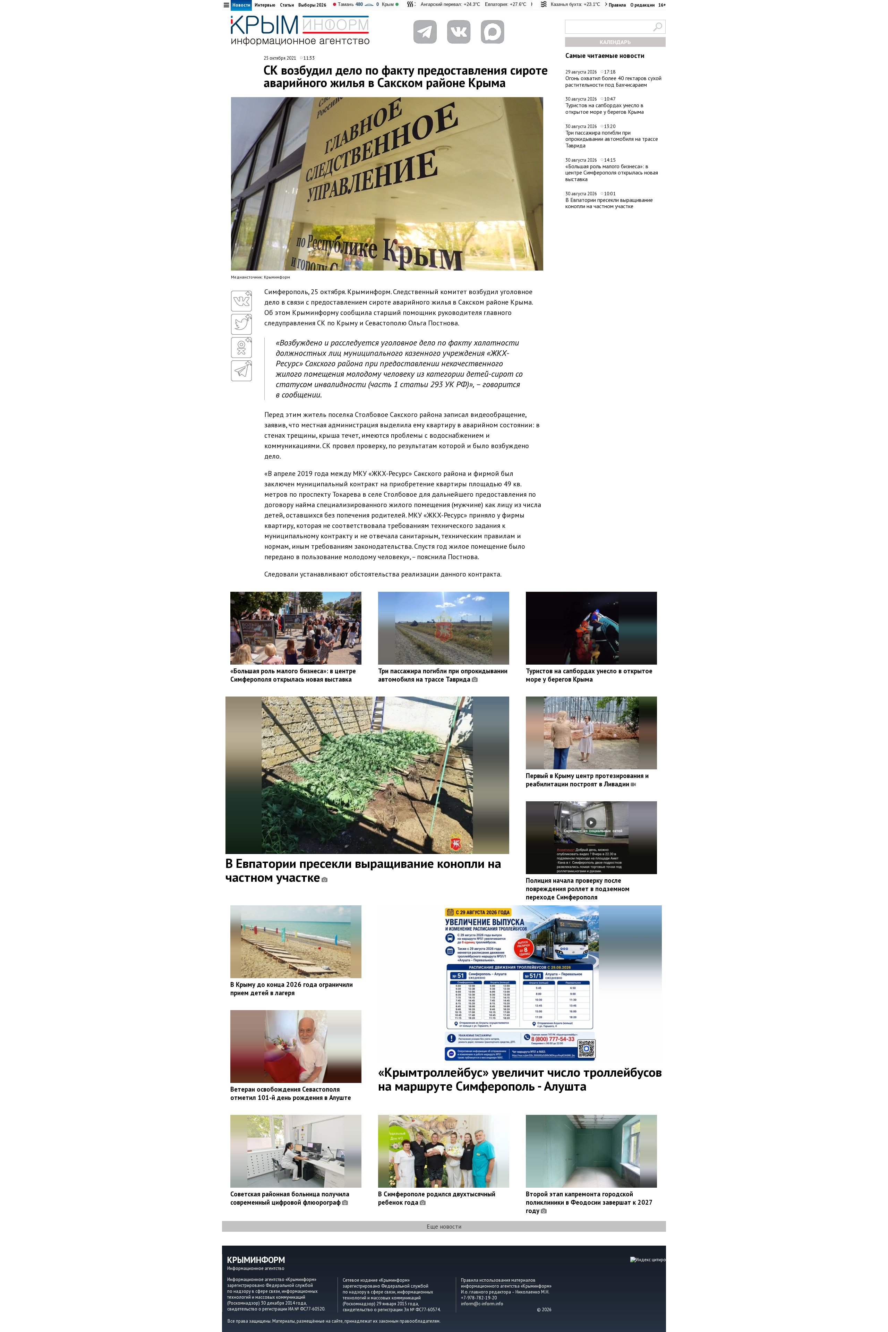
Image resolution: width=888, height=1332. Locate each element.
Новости (241, 5)
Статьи (287, 5)
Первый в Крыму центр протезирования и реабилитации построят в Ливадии (587, 779)
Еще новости (444, 1226)
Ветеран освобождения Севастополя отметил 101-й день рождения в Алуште (290, 1093)
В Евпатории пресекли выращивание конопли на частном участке (609, 203)
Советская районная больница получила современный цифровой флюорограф (289, 1198)
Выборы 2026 (312, 5)
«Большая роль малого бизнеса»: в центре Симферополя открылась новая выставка (611, 172)
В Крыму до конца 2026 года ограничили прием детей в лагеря (291, 988)
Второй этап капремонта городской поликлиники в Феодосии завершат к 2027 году (589, 1202)
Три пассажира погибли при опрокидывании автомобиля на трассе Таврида (611, 139)
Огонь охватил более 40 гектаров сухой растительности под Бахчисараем (613, 81)
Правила (617, 5)
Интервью (265, 5)
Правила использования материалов (498, 1280)
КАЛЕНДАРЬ (615, 42)
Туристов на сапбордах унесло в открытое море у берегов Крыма (604, 108)
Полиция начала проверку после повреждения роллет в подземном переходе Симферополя (578, 888)
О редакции (642, 5)
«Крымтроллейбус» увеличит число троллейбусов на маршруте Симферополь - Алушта (520, 1079)
